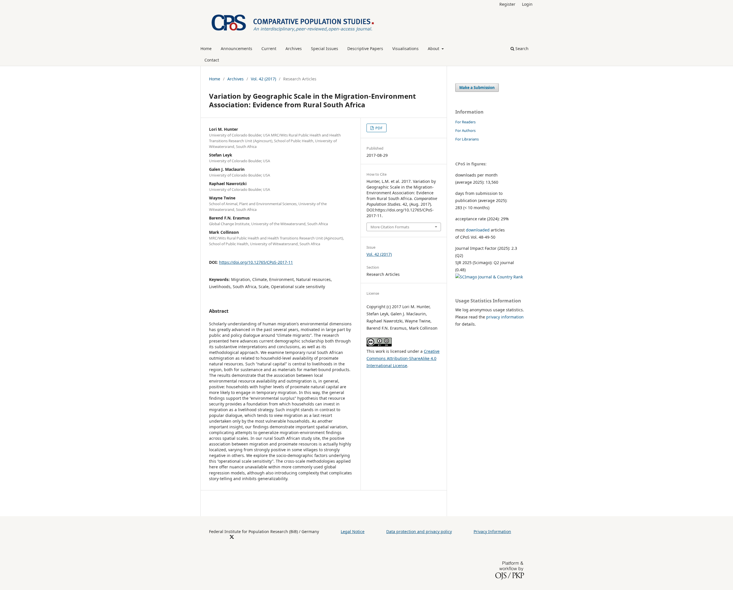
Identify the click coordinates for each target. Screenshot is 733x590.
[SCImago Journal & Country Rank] (489, 277)
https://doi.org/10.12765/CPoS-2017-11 (256, 262)
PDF (379, 127)
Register (507, 4)
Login (527, 4)
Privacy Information (492, 531)
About (434, 48)
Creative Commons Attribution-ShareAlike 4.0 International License (403, 358)
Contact (211, 60)
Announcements (236, 48)
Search (521, 48)
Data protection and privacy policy (419, 531)
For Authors (465, 130)
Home (206, 48)
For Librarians (467, 139)
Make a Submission (477, 87)
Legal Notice (352, 531)
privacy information (505, 317)
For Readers (465, 121)
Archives (293, 48)
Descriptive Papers (365, 48)
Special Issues (324, 48)
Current (268, 48)
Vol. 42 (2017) (263, 79)
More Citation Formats (390, 226)
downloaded (478, 230)
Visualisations (405, 48)
